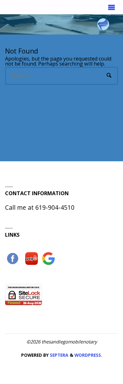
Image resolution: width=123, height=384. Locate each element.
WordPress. (88, 355)
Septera (58, 355)
